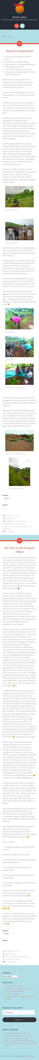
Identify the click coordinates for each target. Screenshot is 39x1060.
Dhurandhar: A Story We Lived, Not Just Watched (19, 996)
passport (17, 957)
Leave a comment (11, 962)
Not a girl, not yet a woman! (23, 1033)
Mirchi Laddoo (19, 17)
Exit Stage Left (29, 1041)
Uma (6, 1043)
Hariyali (5, 92)
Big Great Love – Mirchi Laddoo (14, 1041)
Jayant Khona (9, 1036)
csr (26, 521)
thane (25, 526)
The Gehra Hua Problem (12, 994)
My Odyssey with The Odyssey (13, 986)
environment (7, 524)
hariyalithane (8, 526)
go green (15, 524)
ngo (21, 526)
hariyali (23, 524)
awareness (20, 521)
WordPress (30, 1056)
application (9, 957)
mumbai (16, 526)
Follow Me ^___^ (19, 1020)
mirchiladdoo (10, 519)
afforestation (10, 521)
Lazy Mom (8, 999)
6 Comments (9, 532)
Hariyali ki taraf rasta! (19, 51)
